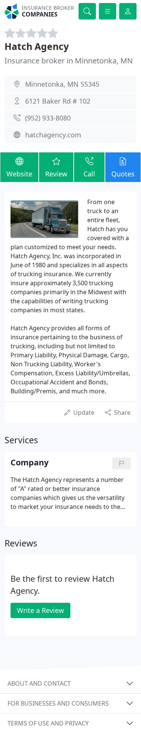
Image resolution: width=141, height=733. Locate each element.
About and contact (39, 683)
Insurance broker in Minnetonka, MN (69, 61)
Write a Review (40, 610)
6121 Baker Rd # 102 (57, 100)
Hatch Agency (37, 46)
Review (56, 173)
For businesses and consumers (58, 703)
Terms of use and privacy (48, 723)
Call (89, 173)
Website (19, 173)
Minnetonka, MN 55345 (62, 84)
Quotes (123, 173)
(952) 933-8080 (48, 117)
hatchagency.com (53, 134)
